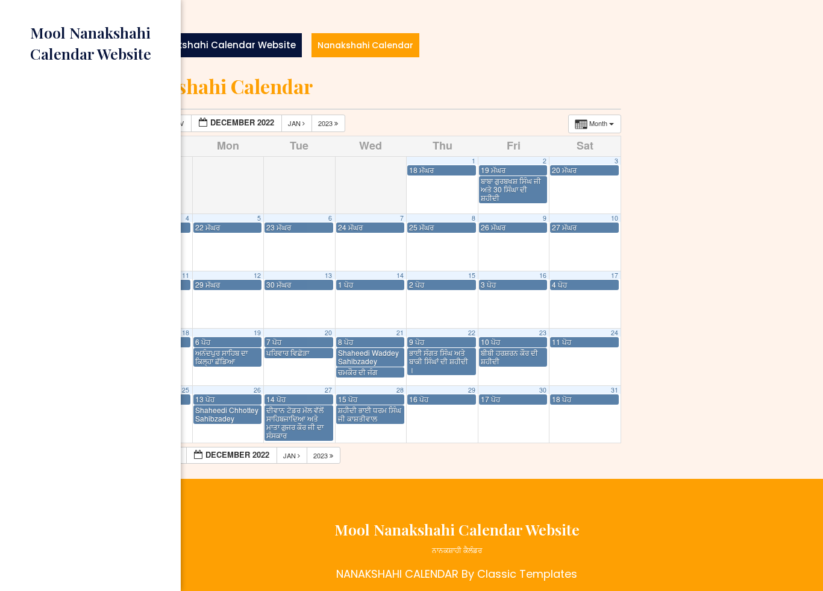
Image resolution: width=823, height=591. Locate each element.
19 (257, 332)
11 (185, 275)
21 (400, 332)
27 (328, 389)
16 (542, 275)
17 (614, 275)
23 (542, 332)
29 (471, 389)
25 (185, 389)
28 (400, 389)
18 (185, 332)
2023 (326, 123)
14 (400, 275)
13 (328, 275)
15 (471, 275)
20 (328, 332)
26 (257, 389)
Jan (295, 123)
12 (257, 275)
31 (614, 389)
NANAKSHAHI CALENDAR (397, 573)
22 (471, 332)
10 (614, 218)
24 (614, 332)
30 (542, 389)
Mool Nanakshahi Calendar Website (211, 45)
